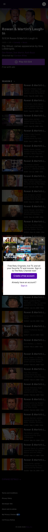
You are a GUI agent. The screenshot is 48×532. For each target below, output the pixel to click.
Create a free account (24, 276)
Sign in (24, 286)
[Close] (42, 240)
